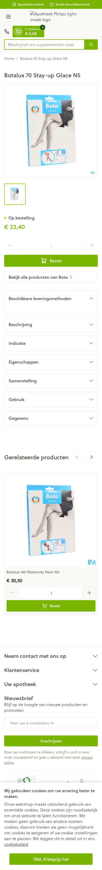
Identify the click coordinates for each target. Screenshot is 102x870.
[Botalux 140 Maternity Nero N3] (51, 520)
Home (9, 58)
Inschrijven (51, 741)
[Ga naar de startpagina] (56, 17)
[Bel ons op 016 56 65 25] (6, 31)
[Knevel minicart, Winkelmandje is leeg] (18, 31)
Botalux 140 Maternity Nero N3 (33, 572)
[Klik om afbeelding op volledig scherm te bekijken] (51, 130)
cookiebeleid (16, 844)
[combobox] (44, 44)
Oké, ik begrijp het (51, 859)
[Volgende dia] (91, 457)
